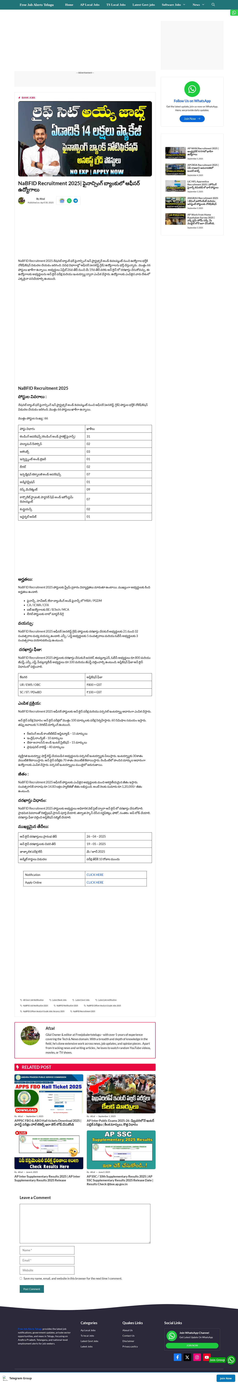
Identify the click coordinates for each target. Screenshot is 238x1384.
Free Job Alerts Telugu (37, 5)
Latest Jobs (87, 1346)
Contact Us (128, 1335)
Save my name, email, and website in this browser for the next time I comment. (73, 1278)
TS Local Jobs (116, 4)
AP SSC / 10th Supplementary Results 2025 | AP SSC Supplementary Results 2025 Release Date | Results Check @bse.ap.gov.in (120, 1180)
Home (69, 4)
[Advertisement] (85, 45)
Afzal (42, 198)
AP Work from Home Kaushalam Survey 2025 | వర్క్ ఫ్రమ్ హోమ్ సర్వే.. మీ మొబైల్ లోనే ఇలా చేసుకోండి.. (201, 219)
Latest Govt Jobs (89, 1341)
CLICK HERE (95, 875)
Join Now (226, 1378)
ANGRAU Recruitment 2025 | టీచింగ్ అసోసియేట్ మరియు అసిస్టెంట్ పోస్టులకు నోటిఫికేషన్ (202, 201)
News (196, 4)
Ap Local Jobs (88, 1330)
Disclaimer (128, 1341)
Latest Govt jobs (144, 4)
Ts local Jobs (87, 1335)
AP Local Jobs (89, 4)
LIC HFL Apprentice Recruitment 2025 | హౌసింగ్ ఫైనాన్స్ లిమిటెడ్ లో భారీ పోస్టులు (202, 184)
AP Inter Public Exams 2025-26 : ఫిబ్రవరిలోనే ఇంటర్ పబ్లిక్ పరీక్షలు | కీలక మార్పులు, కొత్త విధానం (120, 1122)
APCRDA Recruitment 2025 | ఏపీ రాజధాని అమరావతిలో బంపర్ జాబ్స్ (203, 167)
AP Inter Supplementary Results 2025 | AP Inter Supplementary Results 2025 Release (47, 1178)
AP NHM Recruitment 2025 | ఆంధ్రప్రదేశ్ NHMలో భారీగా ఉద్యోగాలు (203, 151)
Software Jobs (171, 4)
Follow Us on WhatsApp (192, 101)
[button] (213, 5)
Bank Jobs (28, 97)
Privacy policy (130, 1346)
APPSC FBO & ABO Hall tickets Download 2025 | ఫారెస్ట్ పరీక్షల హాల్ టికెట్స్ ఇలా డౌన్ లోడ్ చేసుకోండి (47, 1122)
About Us (127, 1330)
